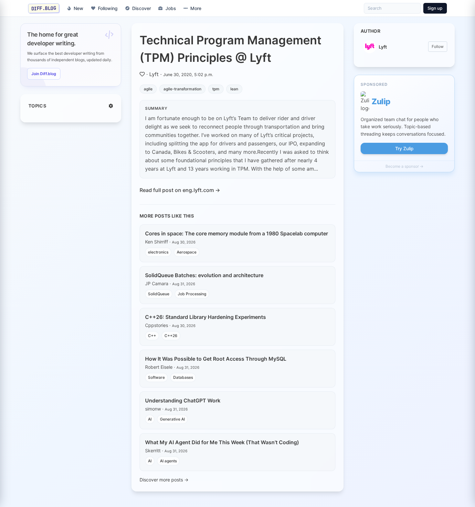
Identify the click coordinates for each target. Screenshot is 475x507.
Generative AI (172, 419)
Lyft (154, 74)
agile (148, 88)
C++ (152, 335)
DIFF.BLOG (43, 8)
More (195, 8)
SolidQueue (158, 293)
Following (108, 8)
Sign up (435, 8)
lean (234, 88)
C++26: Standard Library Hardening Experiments (205, 317)
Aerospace (186, 252)
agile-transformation (182, 88)
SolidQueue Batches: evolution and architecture (204, 275)
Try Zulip (404, 148)
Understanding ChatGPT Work (182, 400)
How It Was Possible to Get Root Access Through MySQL (215, 358)
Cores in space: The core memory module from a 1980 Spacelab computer (236, 233)
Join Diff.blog (43, 73)
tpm (215, 88)
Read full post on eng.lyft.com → (180, 190)
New (78, 8)
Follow (438, 46)
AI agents (168, 460)
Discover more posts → (164, 479)
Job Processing (192, 293)
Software (156, 377)
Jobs (170, 8)
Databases (183, 377)
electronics (158, 252)
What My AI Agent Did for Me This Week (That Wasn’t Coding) (222, 442)
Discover (141, 8)
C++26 (170, 335)
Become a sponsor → (404, 166)
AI (150, 419)
